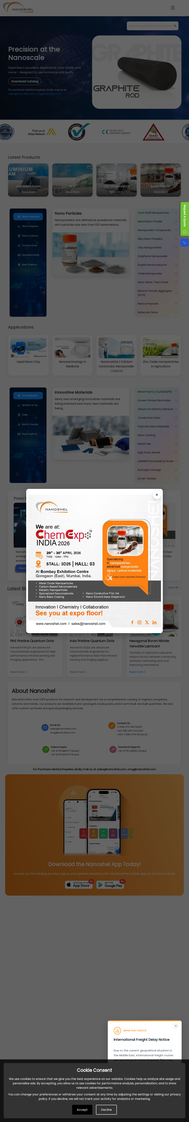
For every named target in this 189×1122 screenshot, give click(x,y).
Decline (106, 1110)
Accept (82, 1110)
